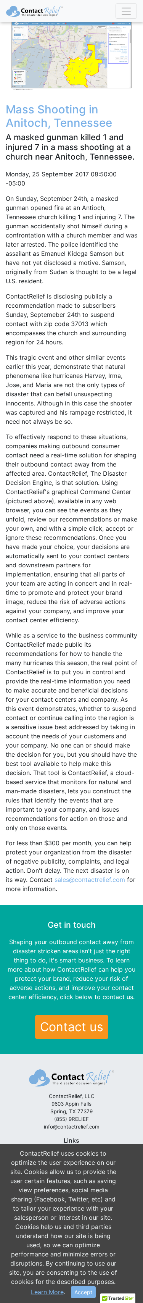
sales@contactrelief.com (90, 879)
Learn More (47, 1292)
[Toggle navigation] (126, 11)
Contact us (71, 1026)
